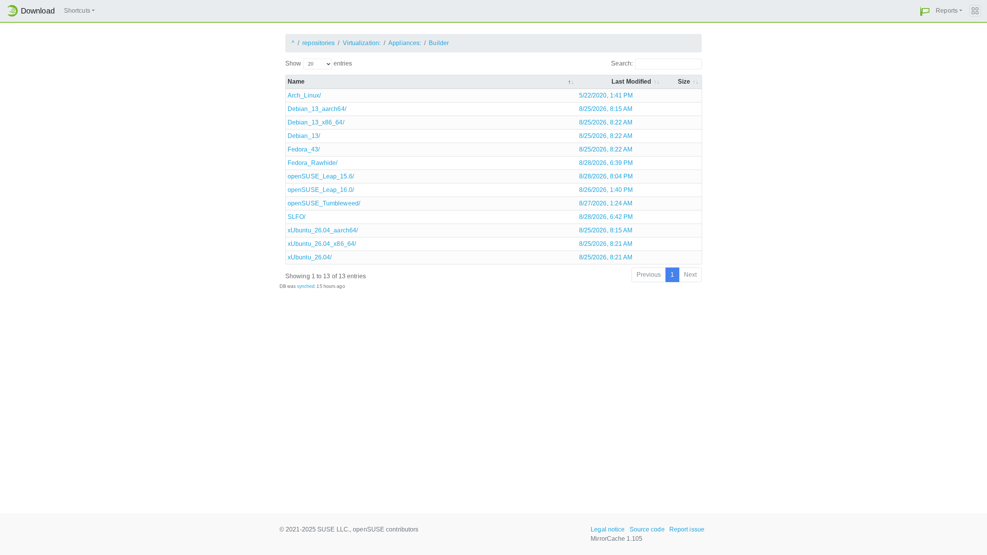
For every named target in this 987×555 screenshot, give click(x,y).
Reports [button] (947, 10)
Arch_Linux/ (304, 95)
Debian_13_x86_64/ (316, 122)
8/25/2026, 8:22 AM (606, 122)
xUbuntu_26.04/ (310, 257)
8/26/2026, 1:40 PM (606, 190)
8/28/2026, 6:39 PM (606, 163)
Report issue (686, 529)
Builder (439, 43)
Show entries (318, 63)
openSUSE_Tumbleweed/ (324, 203)
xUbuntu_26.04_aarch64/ (323, 230)
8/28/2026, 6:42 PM (606, 217)
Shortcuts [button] (77, 10)
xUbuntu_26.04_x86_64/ (322, 243)
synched (306, 286)
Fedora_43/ (304, 149)
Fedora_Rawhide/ (313, 163)
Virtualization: (362, 43)
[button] (925, 11)
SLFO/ (297, 217)
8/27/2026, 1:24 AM (606, 203)
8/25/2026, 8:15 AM (606, 109)
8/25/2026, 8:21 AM (606, 243)
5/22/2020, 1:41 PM (606, 95)
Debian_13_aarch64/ (317, 109)
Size (684, 81)
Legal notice (608, 529)
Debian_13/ (304, 136)
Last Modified (631, 81)
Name (296, 81)
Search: (622, 63)
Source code (647, 529)
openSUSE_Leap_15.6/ (321, 176)
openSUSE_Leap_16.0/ (321, 190)
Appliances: (404, 43)
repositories (318, 43)
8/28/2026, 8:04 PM (606, 176)
